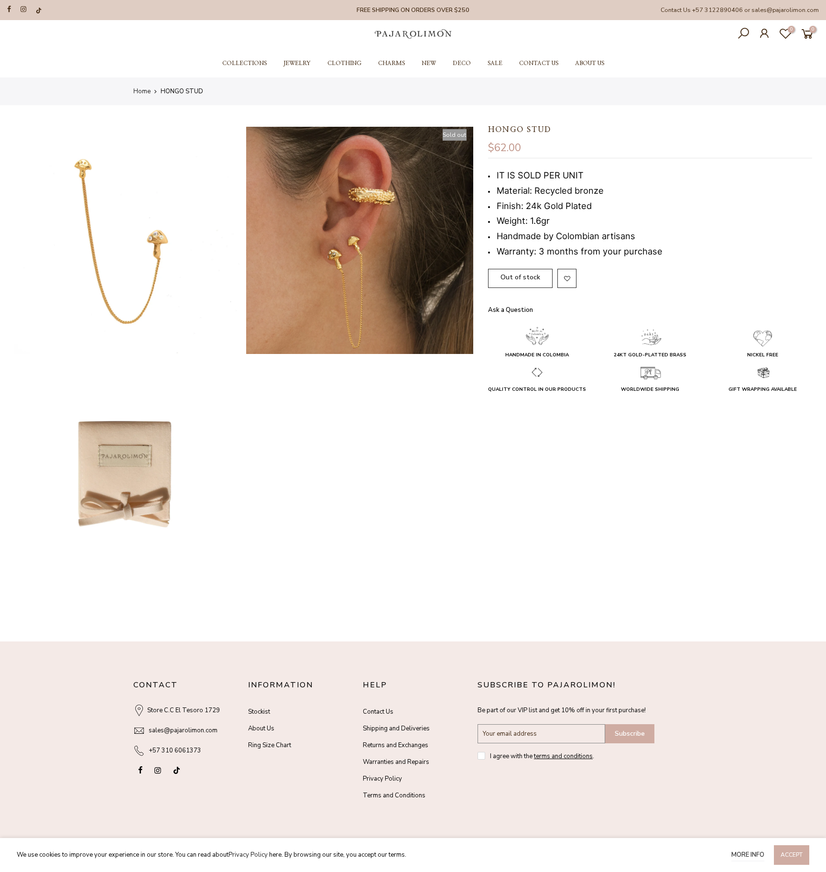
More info (747, 854)
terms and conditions (563, 756)
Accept (792, 855)
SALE (495, 63)
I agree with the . (542, 756)
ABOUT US (589, 63)
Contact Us (378, 711)
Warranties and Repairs (396, 762)
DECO (462, 63)
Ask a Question (510, 310)
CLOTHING (344, 63)
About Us (261, 728)
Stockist (259, 711)
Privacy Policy (382, 778)
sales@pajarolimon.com (785, 10)
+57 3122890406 (717, 10)
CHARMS (391, 63)
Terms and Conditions (394, 795)
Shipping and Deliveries (396, 728)
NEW (429, 63)
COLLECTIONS (244, 63)
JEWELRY (297, 63)
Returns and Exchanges (395, 745)
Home (142, 91)
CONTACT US (538, 63)
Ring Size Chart (269, 745)
